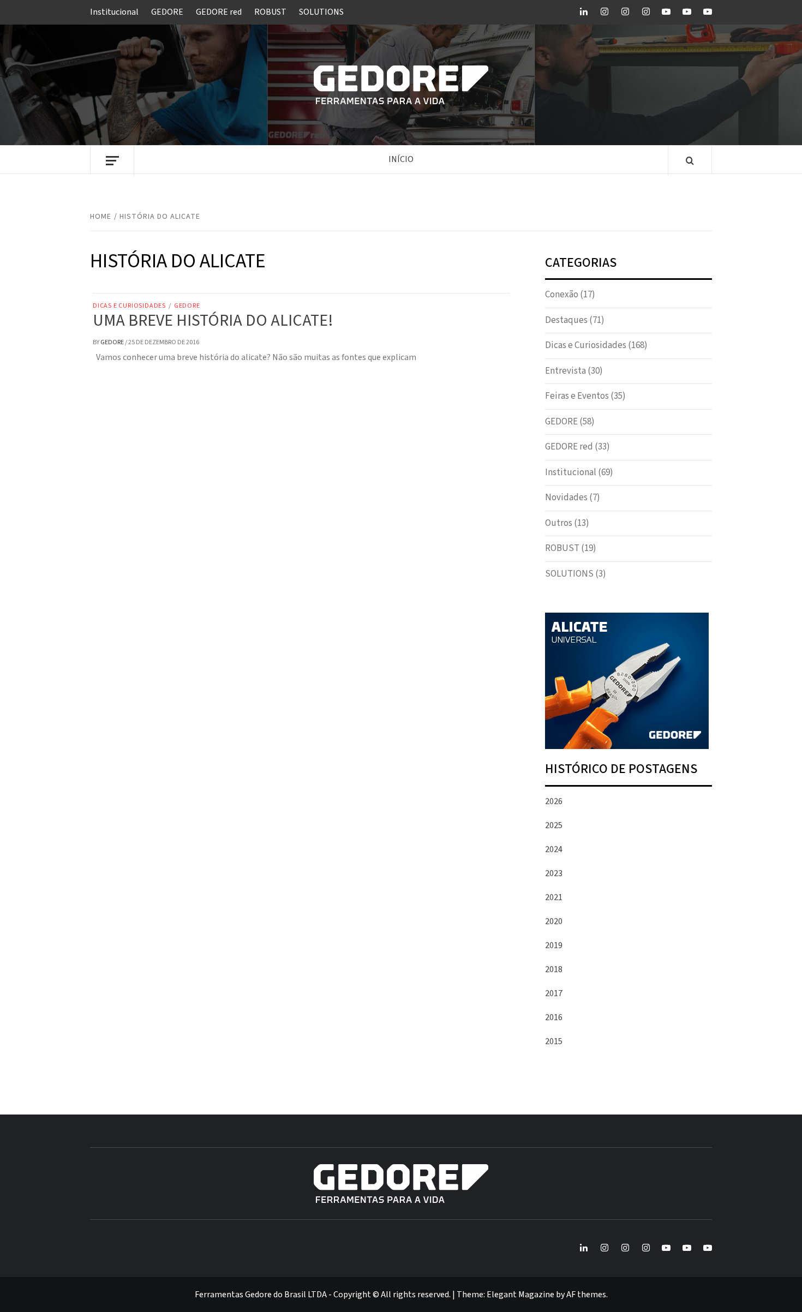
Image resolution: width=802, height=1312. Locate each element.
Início (401, 159)
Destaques (566, 320)
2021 (553, 897)
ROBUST (270, 12)
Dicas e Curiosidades (129, 306)
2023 (553, 873)
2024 (553, 849)
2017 (553, 993)
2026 (553, 801)
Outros (558, 523)
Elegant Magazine (520, 1295)
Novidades (566, 497)
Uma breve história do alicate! (213, 320)
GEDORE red (219, 12)
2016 (553, 1017)
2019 (553, 945)
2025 (553, 825)
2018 (553, 969)
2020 (553, 921)
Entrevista (565, 371)
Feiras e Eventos (577, 396)
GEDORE (167, 12)
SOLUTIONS (321, 12)
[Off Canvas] (112, 161)
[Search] (690, 161)
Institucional (114, 12)
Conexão (561, 294)
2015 (553, 1041)
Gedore (112, 342)
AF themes (586, 1295)
